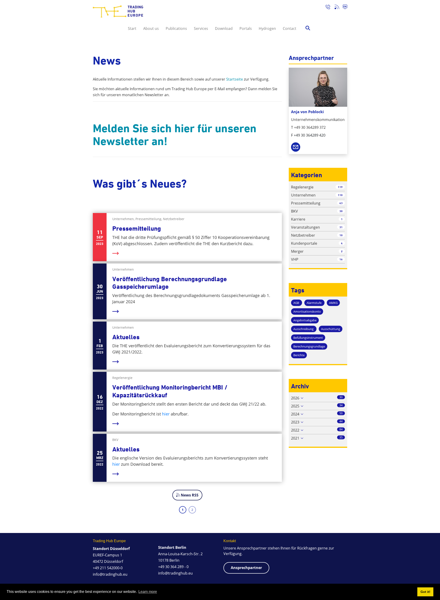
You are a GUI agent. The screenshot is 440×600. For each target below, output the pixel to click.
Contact (289, 28)
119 (340, 187)
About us (151, 28)
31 (341, 227)
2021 (295, 438)
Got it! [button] (425, 592)
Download (224, 28)
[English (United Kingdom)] (343, 7)
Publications (176, 28)
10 (341, 235)
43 (341, 203)
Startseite (234, 79)
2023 (295, 422)
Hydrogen (267, 28)
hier (166, 414)
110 (340, 195)
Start (132, 28)
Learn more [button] (147, 592)
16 (341, 259)
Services (201, 28)
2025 (295, 406)
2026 (295, 398)
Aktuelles (126, 337)
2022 (295, 430)
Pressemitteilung (136, 228)
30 (341, 211)
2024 (295, 414)
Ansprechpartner (246, 567)
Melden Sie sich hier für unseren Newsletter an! (174, 135)
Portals (245, 28)
